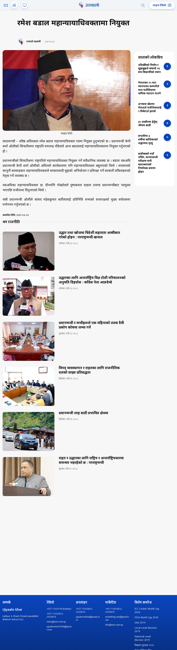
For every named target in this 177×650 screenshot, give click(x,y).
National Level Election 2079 (142, 638)
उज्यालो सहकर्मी (33, 41)
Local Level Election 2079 (145, 629)
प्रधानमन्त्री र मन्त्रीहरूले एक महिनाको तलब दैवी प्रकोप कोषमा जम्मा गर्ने (91, 325)
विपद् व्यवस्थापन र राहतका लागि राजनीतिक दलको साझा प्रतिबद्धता (89, 370)
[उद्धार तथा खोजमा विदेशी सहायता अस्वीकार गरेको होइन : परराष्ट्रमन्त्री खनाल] (28, 251)
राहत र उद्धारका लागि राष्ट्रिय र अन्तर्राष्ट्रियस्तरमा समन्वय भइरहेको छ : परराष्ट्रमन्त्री (91, 460)
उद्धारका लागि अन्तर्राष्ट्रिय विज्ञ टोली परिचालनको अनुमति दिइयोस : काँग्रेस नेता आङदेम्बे (92, 280)
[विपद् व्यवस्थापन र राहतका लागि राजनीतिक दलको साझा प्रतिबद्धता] (28, 386)
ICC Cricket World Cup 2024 (146, 610)
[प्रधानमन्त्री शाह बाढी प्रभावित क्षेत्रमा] (28, 431)
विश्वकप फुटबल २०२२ (144, 645)
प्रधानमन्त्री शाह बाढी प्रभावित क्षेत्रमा (83, 413)
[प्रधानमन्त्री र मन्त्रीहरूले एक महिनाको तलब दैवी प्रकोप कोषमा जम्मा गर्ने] (28, 341)
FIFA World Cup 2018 (146, 617)
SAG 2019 (139, 623)
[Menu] (6, 5)
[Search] (143, 5)
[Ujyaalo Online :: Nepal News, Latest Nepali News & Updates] (88, 5)
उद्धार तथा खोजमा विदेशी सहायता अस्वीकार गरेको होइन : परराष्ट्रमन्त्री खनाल (89, 235)
